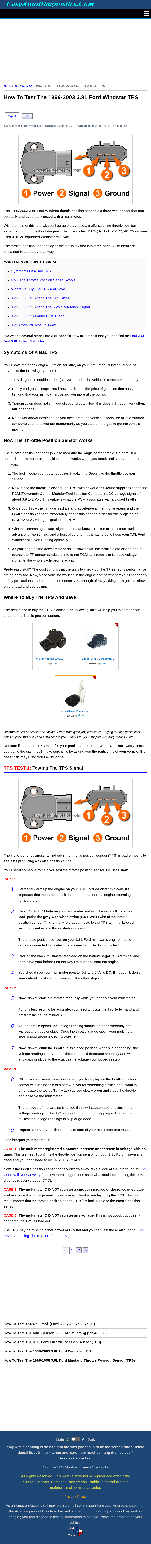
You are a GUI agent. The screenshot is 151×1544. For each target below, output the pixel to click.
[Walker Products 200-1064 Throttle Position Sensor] (53, 641)
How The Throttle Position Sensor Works (43, 280)
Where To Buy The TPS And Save (38, 289)
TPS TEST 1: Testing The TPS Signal (41, 298)
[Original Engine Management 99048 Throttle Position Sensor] (98, 641)
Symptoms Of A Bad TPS (31, 271)
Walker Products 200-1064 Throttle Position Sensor (52, 658)
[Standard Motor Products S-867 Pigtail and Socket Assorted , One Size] (75, 693)
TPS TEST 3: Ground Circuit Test (37, 316)
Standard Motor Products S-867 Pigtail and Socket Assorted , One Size (75, 711)
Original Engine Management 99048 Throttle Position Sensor (98, 658)
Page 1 (12, 116)
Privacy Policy (75, 1496)
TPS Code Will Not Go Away (33, 325)
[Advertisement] (75, 50)
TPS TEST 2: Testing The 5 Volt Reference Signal (50, 307)
